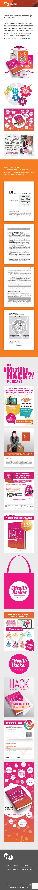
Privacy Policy (22, 887)
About (15, 869)
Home (8, 866)
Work (16, 866)
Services (24, 866)
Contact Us (27, 869)
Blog (8, 869)
